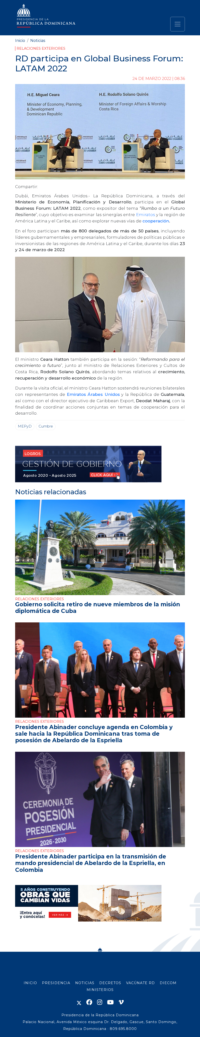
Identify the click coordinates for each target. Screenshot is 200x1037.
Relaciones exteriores (41, 48)
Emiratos (146, 214)
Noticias (37, 40)
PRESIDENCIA (56, 983)
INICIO (30, 983)
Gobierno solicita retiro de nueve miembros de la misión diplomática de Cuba (97, 607)
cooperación (155, 220)
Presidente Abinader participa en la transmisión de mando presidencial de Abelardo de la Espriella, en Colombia (90, 863)
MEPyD (25, 426)
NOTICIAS (84, 983)
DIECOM (168, 983)
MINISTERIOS (100, 990)
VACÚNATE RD (140, 983)
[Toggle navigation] (177, 24)
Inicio (20, 40)
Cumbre (46, 426)
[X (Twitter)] (79, 1002)
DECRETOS (110, 983)
